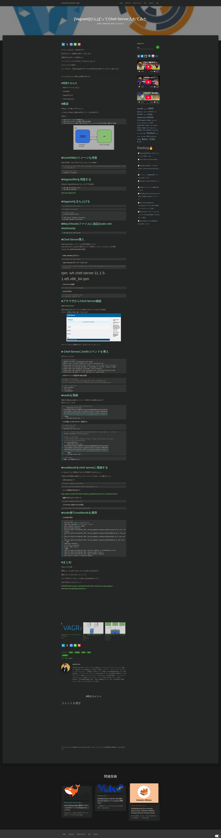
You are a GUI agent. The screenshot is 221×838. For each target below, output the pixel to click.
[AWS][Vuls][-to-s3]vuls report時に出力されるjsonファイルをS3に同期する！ (110, 801)
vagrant (70, 658)
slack (138, 133)
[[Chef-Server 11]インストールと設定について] (115, 628)
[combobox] (145, 47)
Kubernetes (140, 125)
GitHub (138, 123)
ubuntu (138, 136)
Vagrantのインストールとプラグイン (71, 634)
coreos (145, 114)
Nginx (144, 128)
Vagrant (65, 655)
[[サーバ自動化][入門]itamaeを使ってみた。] (93, 628)
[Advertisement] (93, 607)
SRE (141, 133)
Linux (147, 125)
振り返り (139, 141)
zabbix (139, 139)
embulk (80, 802)
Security (149, 130)
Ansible (140, 109)
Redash (139, 130)
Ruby (144, 130)
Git (155, 120)
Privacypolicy (137, 3)
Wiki (145, 3)
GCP (153, 120)
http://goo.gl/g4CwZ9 (68, 193)
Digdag (149, 114)
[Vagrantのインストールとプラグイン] (71, 628)
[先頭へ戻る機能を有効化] (217, 834)
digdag (75, 802)
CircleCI (140, 114)
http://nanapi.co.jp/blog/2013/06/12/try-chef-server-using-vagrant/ (90, 586)
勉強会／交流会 (148, 139)
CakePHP (145, 111)
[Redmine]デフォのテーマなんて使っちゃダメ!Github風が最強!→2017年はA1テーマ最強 (149, 214)
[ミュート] (155, 71)
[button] (217, 836)
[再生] (139, 71)
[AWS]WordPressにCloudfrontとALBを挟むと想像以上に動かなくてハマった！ (148, 196)
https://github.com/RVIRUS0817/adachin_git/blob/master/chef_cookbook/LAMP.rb (89, 494)
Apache (145, 108)
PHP (148, 128)
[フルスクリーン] (157, 71)
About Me (128, 3)
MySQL (139, 128)
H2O (151, 123)
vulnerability (143, 136)
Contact (151, 3)
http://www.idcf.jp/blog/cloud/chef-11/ (73, 588)
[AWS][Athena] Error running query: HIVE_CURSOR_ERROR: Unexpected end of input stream (143, 811)
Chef (83, 652)
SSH (144, 133)
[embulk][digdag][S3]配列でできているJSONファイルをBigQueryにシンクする (76, 808)
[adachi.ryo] (65, 667)
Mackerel (155, 125)
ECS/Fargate (141, 120)
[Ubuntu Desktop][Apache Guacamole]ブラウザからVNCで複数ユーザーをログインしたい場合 (148, 205)
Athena (133, 805)
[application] (148, 66)
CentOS (77, 652)
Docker (150, 117)
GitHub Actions (144, 123)
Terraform (150, 133)
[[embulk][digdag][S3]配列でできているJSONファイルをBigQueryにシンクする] (77, 791)
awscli (141, 805)
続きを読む (80, 814)
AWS (150, 108)
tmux (157, 133)
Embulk (148, 120)
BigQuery (139, 111)
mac (151, 125)
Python (151, 128)
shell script (155, 130)
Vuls (148, 136)
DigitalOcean (141, 117)
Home (121, 3)
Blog (71, 652)
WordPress (153, 136)
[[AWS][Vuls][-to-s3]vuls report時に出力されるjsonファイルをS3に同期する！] (110, 788)
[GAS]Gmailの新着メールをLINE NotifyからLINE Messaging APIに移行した (148, 168)
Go (148, 123)
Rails (155, 128)
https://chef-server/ (67, 306)
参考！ (95, 162)
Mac (89, 652)
